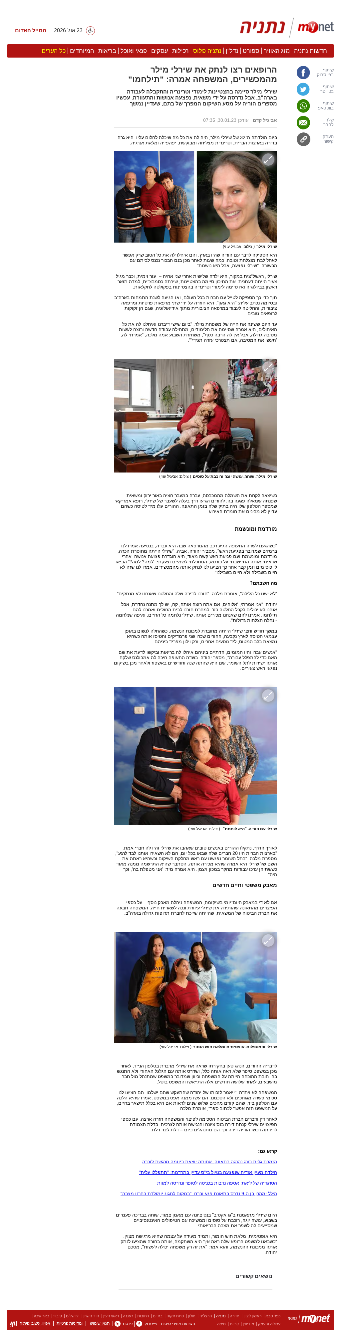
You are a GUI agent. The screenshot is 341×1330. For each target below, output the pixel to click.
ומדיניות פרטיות (70, 1323)
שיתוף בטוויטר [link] (327, 89)
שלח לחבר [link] (328, 122)
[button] (57, 375)
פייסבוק (151, 1323)
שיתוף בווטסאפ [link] (326, 105)
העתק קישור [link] (328, 139)
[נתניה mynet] (287, 28)
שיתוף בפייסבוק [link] (325, 72)
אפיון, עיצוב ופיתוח (35, 1323)
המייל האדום (30, 30)
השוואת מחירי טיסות (178, 1323)
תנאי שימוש (100, 1323)
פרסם (128, 1323)
